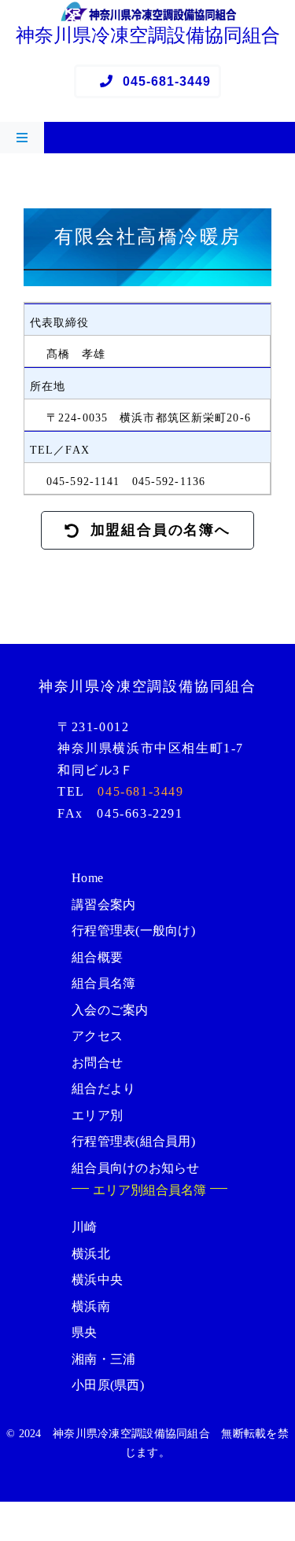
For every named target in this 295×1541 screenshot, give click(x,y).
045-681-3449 (140, 791)
